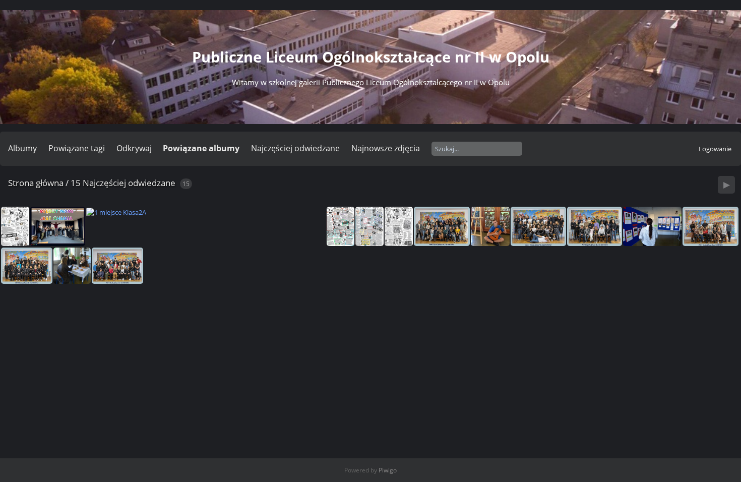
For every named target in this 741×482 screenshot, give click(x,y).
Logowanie (715, 148)
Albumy (22, 148)
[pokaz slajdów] (726, 184)
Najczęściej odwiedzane (295, 148)
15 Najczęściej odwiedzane (123, 183)
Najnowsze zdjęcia (385, 148)
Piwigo (388, 470)
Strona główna (36, 183)
